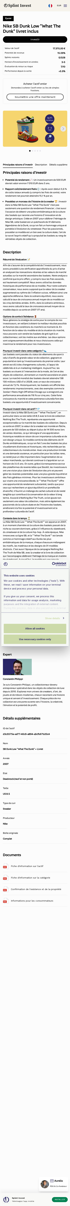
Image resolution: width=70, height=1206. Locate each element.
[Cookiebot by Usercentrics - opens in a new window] (52, 564)
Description (41, 164)
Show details (52, 618)
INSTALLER (60, 1199)
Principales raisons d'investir (18, 164)
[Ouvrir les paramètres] (50, 6)
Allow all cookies (35, 628)
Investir (35, 39)
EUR (59, 5)
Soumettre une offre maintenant (35, 96)
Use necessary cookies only (35, 639)
